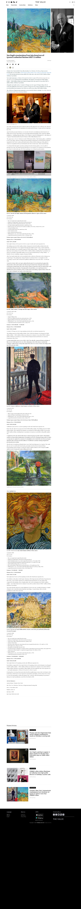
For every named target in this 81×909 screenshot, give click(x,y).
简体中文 (8, 815)
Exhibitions (30, 5)
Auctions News (22, 5)
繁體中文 (8, 814)
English (8, 816)
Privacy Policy (23, 816)
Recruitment (23, 815)
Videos (36, 5)
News (7, 5)
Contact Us (23, 814)
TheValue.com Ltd (40, 822)
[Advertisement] (29, 708)
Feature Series (14, 5)
